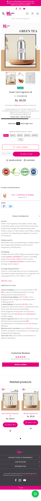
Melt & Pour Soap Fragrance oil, (20, 113)
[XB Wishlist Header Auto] (27, 13)
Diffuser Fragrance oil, (22, 111)
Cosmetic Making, (8, 111)
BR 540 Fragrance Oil (31, 413)
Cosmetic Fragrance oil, (28, 109)
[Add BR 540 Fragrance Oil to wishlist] (24, 389)
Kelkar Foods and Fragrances (11, 13)
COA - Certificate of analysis (22, 195)
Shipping (17, 105)
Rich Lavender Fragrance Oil (10, 414)
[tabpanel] (10, 412)
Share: (3, 203)
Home (13, 18)
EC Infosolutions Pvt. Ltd (30, 475)
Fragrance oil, (34, 111)
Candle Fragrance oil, (12, 109)
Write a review (20, 364)
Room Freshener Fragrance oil (20, 114)
